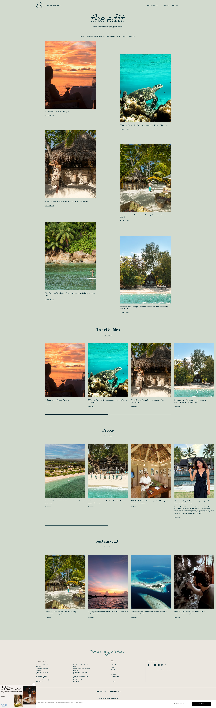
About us (113, 665)
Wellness (112, 36)
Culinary (118, 36)
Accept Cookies (201, 704)
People (124, 36)
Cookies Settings (179, 704)
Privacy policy (115, 676)
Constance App (115, 691)
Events (113, 681)
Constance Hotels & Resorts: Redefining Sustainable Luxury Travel (60, 613)
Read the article (49, 116)
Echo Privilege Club (152, 5)
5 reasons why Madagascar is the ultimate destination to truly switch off (190, 401)
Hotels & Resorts (41, 661)
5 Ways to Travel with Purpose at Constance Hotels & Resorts (143, 125)
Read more (48, 404)
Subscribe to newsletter (164, 670)
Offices (113, 669)
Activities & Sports (99, 36)
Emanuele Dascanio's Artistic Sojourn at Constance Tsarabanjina (189, 613)
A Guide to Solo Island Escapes (57, 112)
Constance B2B (101, 691)
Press (112, 672)
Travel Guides (89, 36)
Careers (113, 679)
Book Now (166, 5)
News (112, 667)
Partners (113, 674)
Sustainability (132, 36)
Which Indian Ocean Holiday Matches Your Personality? (66, 201)
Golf (107, 36)
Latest (82, 36)
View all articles (108, 335)
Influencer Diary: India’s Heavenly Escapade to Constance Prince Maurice (192, 502)
